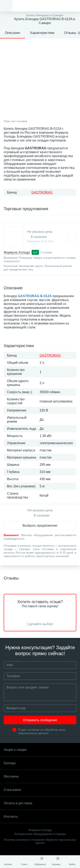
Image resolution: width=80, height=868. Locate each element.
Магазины (11, 776)
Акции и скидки (15, 749)
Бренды (10, 763)
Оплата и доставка (18, 803)
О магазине (12, 790)
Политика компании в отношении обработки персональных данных (40, 841)
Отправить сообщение (40, 720)
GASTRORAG (42, 192)
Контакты (11, 816)
